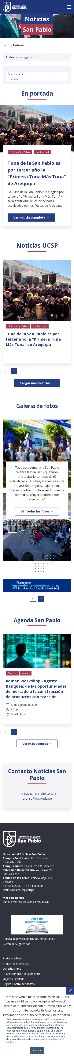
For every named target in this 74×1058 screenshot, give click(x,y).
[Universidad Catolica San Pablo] (15, 7)
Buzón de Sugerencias (16, 944)
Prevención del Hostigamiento (21, 973)
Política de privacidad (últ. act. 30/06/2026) (29, 939)
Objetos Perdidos (13, 979)
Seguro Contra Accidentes (19, 984)
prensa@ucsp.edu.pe (37, 798)
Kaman (25, 673)
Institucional (39, 326)
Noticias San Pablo (18, 326)
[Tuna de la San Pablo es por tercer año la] (37, 290)
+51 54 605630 (12, 886)
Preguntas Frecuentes (16, 963)
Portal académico (13, 958)
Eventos (12, 673)
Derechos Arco (12, 968)
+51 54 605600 (33, 886)
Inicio (6, 45)
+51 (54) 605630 (29, 794)
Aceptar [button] (37, 1050)
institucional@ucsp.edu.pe (18, 890)
